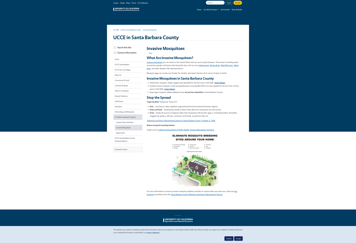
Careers (116, 3)
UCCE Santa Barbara (122, 64)
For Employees (143, 3)
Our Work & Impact (210, 9)
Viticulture (118, 106)
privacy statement (153, 232)
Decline (229, 238)
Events (134, 3)
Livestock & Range (121, 85)
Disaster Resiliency (121, 96)
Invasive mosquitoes (155, 62)
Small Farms (119, 101)
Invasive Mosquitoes (123, 127)
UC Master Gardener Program (125, 117)
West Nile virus (227, 65)
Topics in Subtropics (122, 91)
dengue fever (215, 65)
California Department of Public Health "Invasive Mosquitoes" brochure (186, 130)
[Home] (126, 10)
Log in (229, 3)
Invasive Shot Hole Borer (125, 122)
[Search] (223, 3)
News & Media (237, 9)
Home (117, 59)
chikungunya (204, 65)
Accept (238, 238)
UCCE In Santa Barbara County (131, 30)
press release (220, 83)
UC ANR (116, 30)
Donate (237, 3)
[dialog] (178, 234)
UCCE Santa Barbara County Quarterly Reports (125, 139)
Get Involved (225, 9)
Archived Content (121, 149)
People (122, 3)
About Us (118, 75)
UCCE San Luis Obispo (123, 70)
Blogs (128, 3)
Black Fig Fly (120, 133)
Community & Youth (122, 80)
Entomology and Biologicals (124, 112)
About (199, 9)
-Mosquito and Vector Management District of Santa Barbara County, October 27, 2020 (181, 120)
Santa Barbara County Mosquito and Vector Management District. (197, 194)
